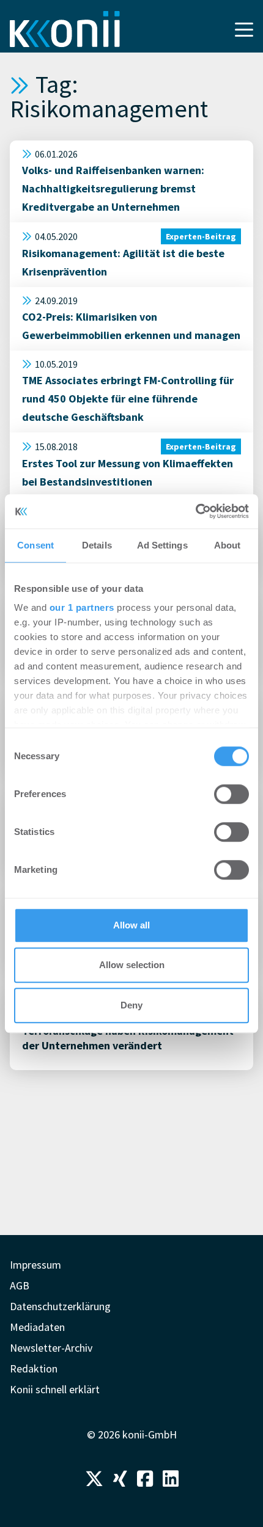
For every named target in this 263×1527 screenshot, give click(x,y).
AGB (19, 1285)
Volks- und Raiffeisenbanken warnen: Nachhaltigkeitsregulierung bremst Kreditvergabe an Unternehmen (113, 188)
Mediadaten (37, 1327)
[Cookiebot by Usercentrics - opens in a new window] (195, 511)
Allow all (131, 925)
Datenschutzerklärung (60, 1306)
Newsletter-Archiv (51, 1348)
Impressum (35, 1265)
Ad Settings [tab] (162, 545)
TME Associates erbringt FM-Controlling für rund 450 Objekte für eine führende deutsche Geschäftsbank (128, 398)
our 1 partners (82, 607)
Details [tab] (97, 545)
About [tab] (227, 545)
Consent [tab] (35, 545)
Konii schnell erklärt (55, 1389)
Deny (131, 1005)
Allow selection (132, 965)
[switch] (231, 794)
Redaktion (33, 1368)
